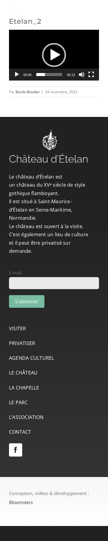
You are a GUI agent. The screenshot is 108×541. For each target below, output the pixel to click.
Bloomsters (21, 502)
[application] (54, 55)
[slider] (49, 74)
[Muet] (82, 75)
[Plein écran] (91, 75)
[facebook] (15, 450)
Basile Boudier (28, 91)
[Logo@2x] (45, 7)
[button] (54, 55)
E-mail (15, 273)
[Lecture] (17, 75)
